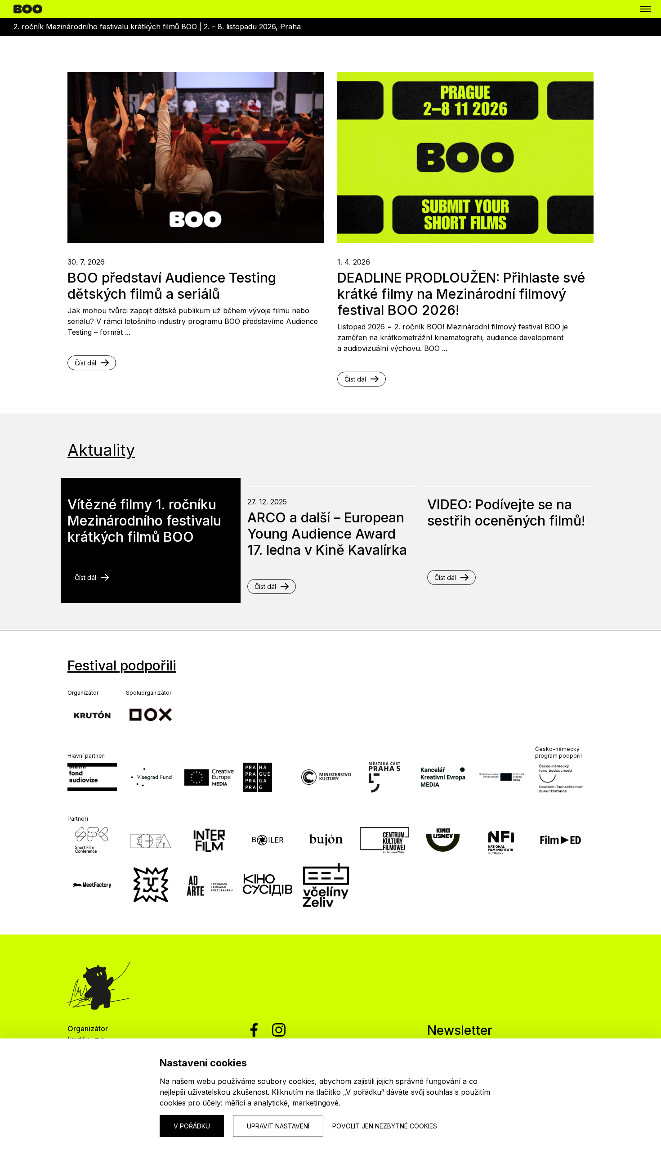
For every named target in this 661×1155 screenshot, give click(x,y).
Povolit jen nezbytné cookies (384, 1126)
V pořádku (192, 1126)
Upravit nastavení (278, 1126)
